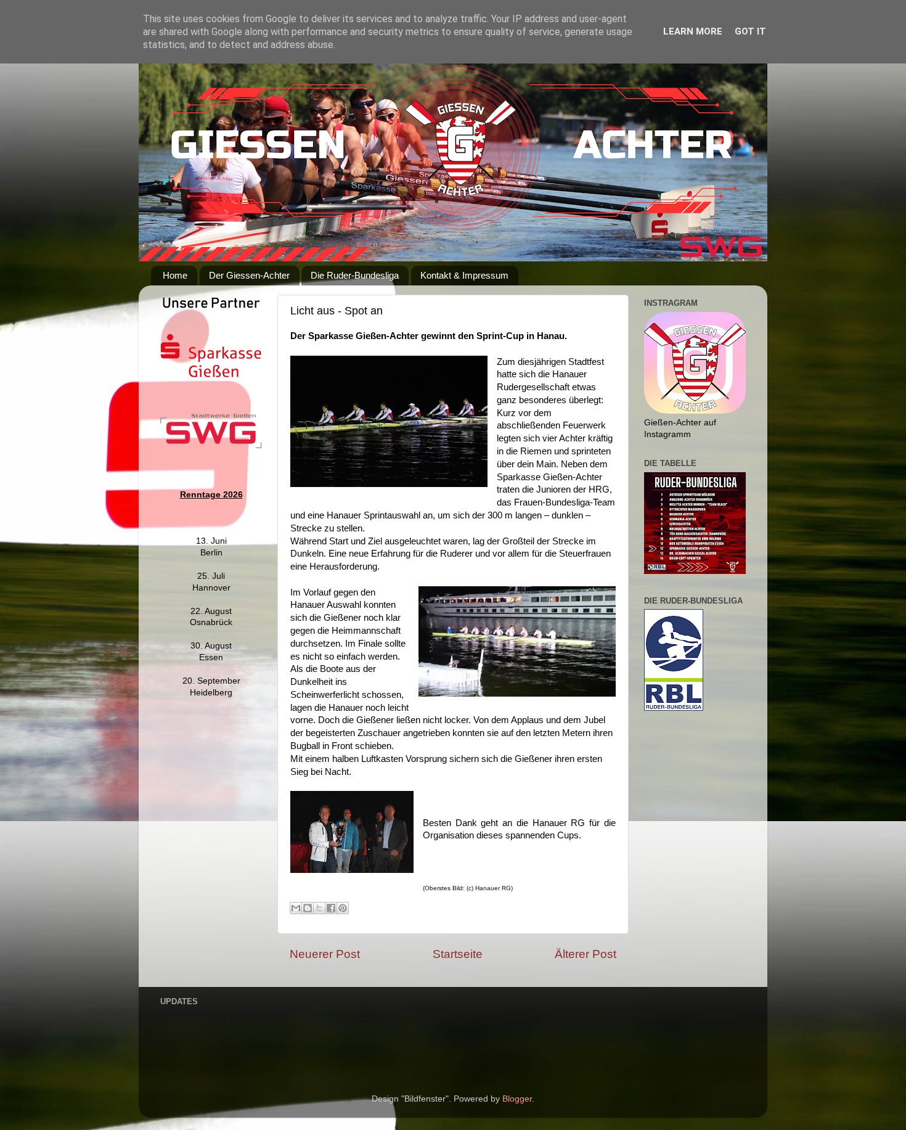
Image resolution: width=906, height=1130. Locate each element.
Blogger (517, 1098)
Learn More (692, 31)
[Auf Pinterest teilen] (343, 908)
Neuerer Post (325, 954)
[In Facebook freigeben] (331, 908)
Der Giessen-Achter (249, 275)
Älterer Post (585, 954)
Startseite (458, 954)
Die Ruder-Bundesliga (355, 275)
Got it (750, 31)
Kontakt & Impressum (464, 275)
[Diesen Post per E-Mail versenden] (296, 908)
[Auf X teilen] (319, 908)
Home (175, 275)
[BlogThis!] (307, 908)
